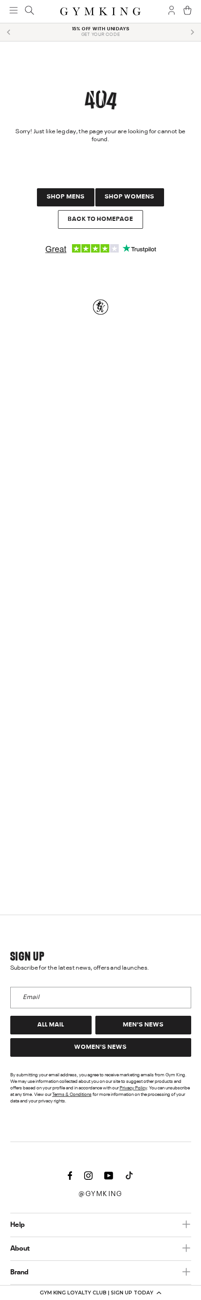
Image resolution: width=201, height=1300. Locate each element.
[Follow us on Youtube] (109, 1176)
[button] (100, 1292)
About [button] (20, 1248)
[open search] (29, 11)
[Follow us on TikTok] (129, 1176)
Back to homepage (101, 219)
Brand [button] (19, 1272)
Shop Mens (66, 197)
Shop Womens (129, 197)
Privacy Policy (133, 1088)
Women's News (100, 1047)
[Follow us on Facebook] (70, 1176)
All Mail (50, 1025)
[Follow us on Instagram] (88, 1176)
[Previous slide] (8, 32)
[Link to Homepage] (100, 11)
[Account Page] (171, 11)
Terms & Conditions (72, 1094)
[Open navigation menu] (13, 11)
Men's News (143, 1025)
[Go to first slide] (192, 32)
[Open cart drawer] (187, 11)
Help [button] (17, 1225)
